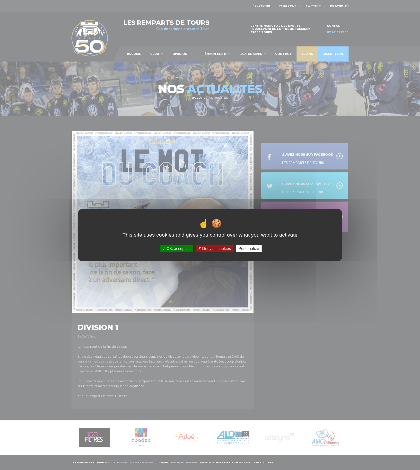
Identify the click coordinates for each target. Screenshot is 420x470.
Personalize (248, 248)
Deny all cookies (216, 248)
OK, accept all (178, 248)
